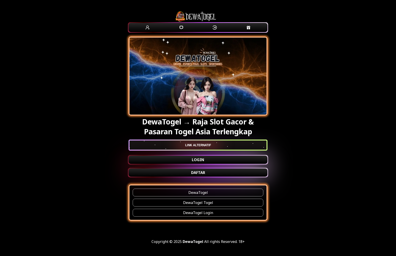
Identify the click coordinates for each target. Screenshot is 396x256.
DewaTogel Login (198, 212)
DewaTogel (198, 192)
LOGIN (198, 159)
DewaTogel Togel (198, 202)
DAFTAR (198, 172)
